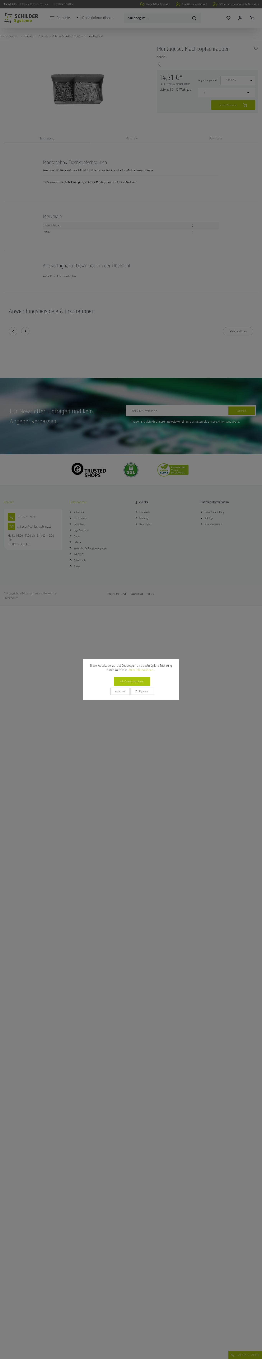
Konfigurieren (142, 691)
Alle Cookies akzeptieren (132, 681)
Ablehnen (120, 691)
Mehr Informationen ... (142, 670)
